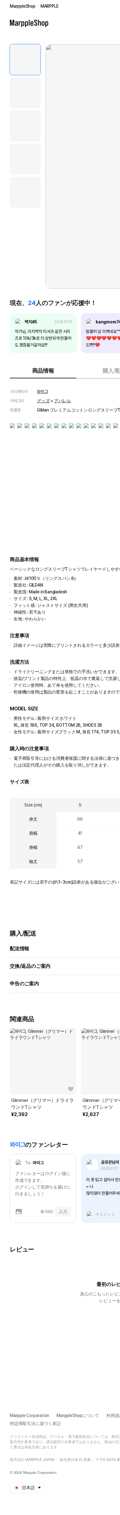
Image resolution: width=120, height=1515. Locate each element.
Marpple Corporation (29, 1415)
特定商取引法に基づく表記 (35, 1423)
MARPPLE (50, 6)
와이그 (42, 391)
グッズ (43, 400)
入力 (63, 1211)
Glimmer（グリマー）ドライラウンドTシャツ (42, 1104)
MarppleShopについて (78, 1415)
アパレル (62, 400)
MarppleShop (22, 6)
